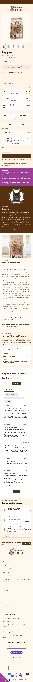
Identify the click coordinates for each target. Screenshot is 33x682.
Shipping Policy (7, 601)
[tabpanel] (16, 443)
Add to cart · (16, 156)
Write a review (16, 383)
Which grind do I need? (26, 112)
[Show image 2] (8, 46)
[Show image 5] (23, 46)
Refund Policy (7, 598)
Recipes (5, 584)
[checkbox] (8, 401)
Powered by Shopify (22, 679)
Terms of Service (8, 609)
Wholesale (6, 572)
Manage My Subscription (10, 569)
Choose (28, 510)
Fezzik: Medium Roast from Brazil (15, 527)
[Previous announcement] (3, 2)
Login (4, 565)
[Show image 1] (4, 46)
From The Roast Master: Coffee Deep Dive (15, 576)
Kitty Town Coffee (13, 679)
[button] (3, 8)
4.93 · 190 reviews (12, 57)
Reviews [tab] (9, 390)
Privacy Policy (7, 594)
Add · (26, 543)
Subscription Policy (8, 605)
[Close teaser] (9, 680)
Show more (16, 491)
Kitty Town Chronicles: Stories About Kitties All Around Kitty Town (16, 580)
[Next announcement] (30, 2)
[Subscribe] (24, 647)
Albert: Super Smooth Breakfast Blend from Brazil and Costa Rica (13, 508)
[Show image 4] (18, 46)
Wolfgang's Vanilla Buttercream (12, 517)
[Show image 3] (13, 46)
